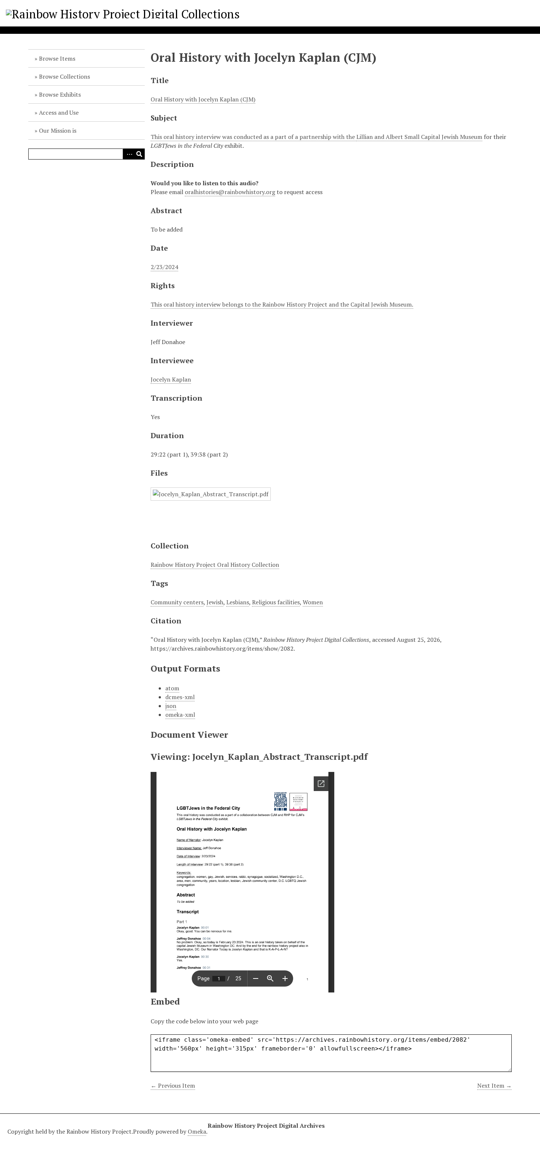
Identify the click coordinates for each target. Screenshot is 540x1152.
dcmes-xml (180, 697)
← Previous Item (173, 1085)
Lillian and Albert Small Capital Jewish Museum (419, 137)
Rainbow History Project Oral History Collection (215, 565)
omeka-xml (180, 715)
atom (172, 688)
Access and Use (59, 112)
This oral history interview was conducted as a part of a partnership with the (253, 137)
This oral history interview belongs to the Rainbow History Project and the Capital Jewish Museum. (282, 304)
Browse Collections (64, 76)
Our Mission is (57, 130)
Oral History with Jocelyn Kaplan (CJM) (203, 99)
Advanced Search (128, 154)
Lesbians (237, 602)
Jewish (214, 602)
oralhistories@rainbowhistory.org (230, 192)
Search (139, 154)
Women (313, 602)
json (170, 706)
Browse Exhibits (60, 94)
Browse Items (57, 58)
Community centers (177, 602)
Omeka (197, 1131)
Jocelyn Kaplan (171, 379)
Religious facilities (276, 602)
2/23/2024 (164, 267)
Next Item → (494, 1085)
